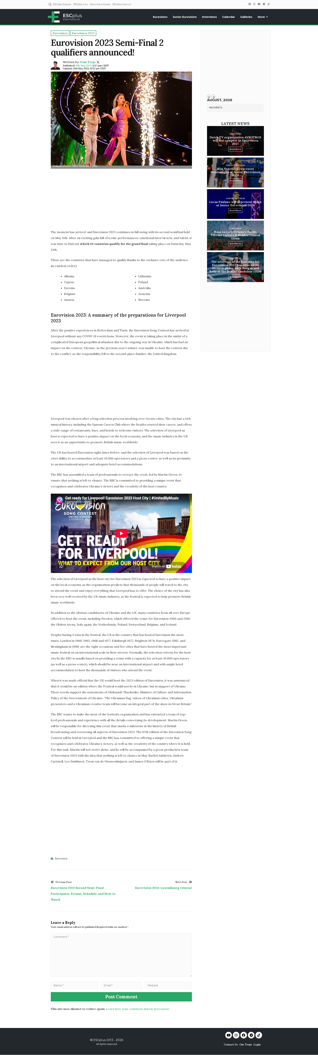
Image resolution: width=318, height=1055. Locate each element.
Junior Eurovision (185, 17)
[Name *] (74, 985)
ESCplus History (121, 4)
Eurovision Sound (100, 4)
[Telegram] (264, 4)
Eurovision (160, 17)
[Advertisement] (121, 200)
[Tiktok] (258, 1035)
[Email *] (121, 985)
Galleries (246, 17)
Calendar (228, 17)
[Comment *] (121, 976)
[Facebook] (249, 4)
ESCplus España (62, 4)
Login (257, 1044)
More (261, 17)
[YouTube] (259, 4)
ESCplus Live (80, 4)
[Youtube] (228, 1035)
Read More (235, 149)
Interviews (209, 17)
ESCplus (99, 1040)
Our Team (245, 1044)
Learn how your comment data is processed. (137, 1009)
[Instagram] (254, 4)
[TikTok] (268, 4)
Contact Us (231, 1044)
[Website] (168, 985)
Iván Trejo (88, 62)
